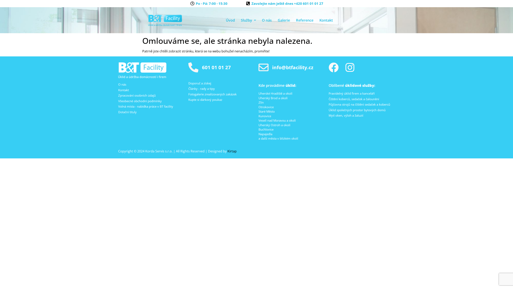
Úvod (230, 20)
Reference (304, 20)
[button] (248, 20)
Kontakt (326, 20)
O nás (267, 20)
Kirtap (232, 151)
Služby (246, 20)
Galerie (284, 20)
